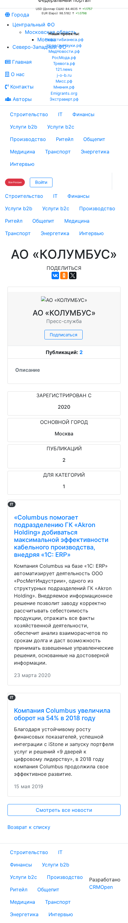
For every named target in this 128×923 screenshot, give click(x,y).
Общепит (94, 139)
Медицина (22, 151)
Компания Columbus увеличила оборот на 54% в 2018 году (62, 714)
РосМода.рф (64, 57)
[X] (72, 275)
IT (60, 114)
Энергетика (95, 151)
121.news (64, 69)
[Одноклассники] (64, 275)
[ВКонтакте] (55, 275)
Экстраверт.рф (64, 99)
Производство (28, 139)
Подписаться (63, 334)
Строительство (29, 114)
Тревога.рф (64, 63)
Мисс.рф (64, 81)
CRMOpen (101, 887)
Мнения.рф (64, 87)
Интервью (22, 164)
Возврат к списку (28, 827)
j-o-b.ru (64, 75)
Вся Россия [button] (14, 182)
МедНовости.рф (64, 51)
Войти (41, 182)
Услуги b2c (60, 127)
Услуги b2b (23, 127)
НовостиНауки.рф (64, 45)
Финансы (83, 114)
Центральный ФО (33, 24)
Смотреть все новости (64, 810)
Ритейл (64, 139)
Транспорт (58, 151)
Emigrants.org (64, 93)
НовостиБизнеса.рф (64, 39)
